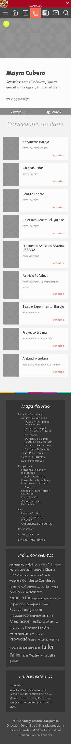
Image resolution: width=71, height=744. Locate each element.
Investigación (29, 497)
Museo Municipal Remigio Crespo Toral (37, 430)
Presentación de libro (21, 634)
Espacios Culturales (30, 414)
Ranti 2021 (30, 487)
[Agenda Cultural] (25, 13)
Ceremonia (38, 570)
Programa (39, 634)
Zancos (45, 148)
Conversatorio (36, 587)
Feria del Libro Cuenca (31, 540)
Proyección (19, 639)
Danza (52, 82)
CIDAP (13, 706)
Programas (25, 466)
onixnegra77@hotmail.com (38, 87)
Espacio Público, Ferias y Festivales (35, 492)
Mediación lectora (27, 621)
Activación (15, 565)
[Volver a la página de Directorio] (6, 24)
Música (52, 622)
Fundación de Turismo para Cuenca (30, 702)
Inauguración (32, 610)
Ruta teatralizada (31, 648)
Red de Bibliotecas (32, 461)
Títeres (43, 656)
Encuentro (35, 592)
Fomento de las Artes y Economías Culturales (35, 482)
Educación (23, 592)
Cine (13, 575)
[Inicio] (15, 13)
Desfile (13, 592)
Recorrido (43, 640)
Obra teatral (16, 628)
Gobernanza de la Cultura (36, 524)
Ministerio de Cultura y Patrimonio (30, 698)
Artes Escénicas (33, 82)
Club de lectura (33, 575)
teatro (25, 656)
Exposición (20, 598)
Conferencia (16, 587)
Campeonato (26, 570)
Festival (16, 610)
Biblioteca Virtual (34, 476)
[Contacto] (56, 13)
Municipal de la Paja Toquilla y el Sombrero (38, 440)
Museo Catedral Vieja (37, 445)
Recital (34, 640)
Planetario (30, 435)
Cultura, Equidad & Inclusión (32, 519)
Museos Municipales (34, 418)
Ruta (19, 648)
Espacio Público (30, 513)
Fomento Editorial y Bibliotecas (33, 471)
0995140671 (20, 99)
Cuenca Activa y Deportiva (31, 503)
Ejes (20, 509)
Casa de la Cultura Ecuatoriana (28, 689)
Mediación (47, 616)
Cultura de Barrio (28, 534)
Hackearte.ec (26, 529)
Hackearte (15, 685)
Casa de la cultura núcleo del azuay (30, 694)
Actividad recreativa (34, 564)
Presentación (37, 628)
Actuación (27, 364)
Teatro (56, 364)
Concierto (30, 581)
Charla (50, 569)
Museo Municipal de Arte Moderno (37, 423)
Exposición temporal (25, 604)
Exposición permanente (46, 598)
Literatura (36, 616)
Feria (45, 604)
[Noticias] (46, 13)
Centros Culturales (33, 457)
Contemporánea (49, 282)
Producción (46, 338)
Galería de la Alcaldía (36, 449)
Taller (47, 647)
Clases (21, 575)
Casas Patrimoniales (33, 453)
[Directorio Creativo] (35, 13)
